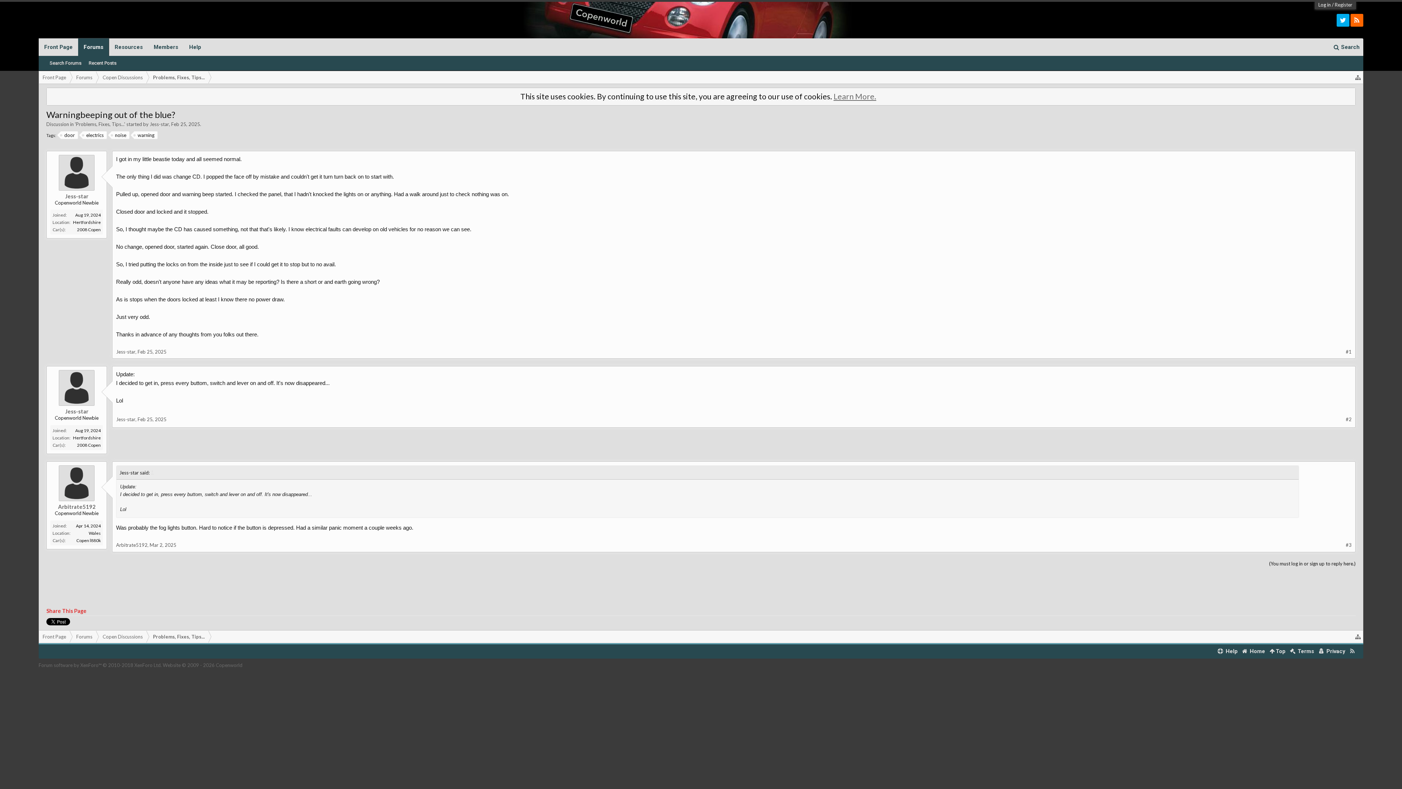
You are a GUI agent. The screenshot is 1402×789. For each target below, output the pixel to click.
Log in (1324, 5)
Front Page (58, 47)
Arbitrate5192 (77, 506)
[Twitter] (1343, 20)
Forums (93, 47)
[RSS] (1357, 20)
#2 (1349, 419)
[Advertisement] (701, 587)
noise (120, 135)
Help (195, 47)
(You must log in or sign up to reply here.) (1312, 564)
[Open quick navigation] (1358, 77)
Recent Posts (102, 63)
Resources (129, 47)
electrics (95, 135)
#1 (1349, 352)
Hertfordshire (87, 222)
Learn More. (855, 96)
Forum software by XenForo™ (100, 665)
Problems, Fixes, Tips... (100, 124)
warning (146, 135)
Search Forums (65, 63)
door (69, 135)
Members (166, 47)
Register (1343, 5)
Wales (95, 533)
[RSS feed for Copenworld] (1352, 651)
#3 (1349, 545)
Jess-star (159, 124)
